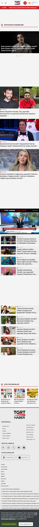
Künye (4, 428)
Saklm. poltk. (5, 438)
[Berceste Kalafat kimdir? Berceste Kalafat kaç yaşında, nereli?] (8, 320)
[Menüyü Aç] (5, 3)
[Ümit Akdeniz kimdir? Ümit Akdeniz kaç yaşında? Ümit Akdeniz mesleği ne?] (8, 341)
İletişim (4, 431)
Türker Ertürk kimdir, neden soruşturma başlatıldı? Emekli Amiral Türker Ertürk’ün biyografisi (27, 312)
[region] (19, 518)
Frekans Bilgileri (6, 433)
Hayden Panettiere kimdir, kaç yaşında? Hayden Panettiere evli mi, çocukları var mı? (26, 273)
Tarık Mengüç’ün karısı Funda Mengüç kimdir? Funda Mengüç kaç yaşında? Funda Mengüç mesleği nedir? (26, 354)
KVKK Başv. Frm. (30, 439)
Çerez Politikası (6, 435)
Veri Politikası (29, 434)
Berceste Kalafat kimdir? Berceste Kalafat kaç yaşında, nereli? (27, 321)
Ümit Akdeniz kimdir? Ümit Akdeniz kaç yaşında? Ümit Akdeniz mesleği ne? (26, 343)
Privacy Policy (30, 430)
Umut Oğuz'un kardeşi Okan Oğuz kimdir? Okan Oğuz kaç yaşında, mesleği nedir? (27, 263)
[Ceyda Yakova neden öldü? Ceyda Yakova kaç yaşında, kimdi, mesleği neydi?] (8, 250)
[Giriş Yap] (25, 3)
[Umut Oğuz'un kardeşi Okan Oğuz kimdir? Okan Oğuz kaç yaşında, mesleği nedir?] (8, 261)
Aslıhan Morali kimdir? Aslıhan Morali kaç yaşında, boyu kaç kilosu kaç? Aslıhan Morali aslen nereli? (27, 333)
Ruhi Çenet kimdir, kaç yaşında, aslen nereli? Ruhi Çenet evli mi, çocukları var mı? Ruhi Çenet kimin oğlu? (19, 48)
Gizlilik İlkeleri (30, 427)
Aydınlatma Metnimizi (8, 519)
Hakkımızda (5, 426)
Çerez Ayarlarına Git (26, 524)
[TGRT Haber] (17, 3)
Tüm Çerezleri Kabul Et (9, 524)
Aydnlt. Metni (29, 437)
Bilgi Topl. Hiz (29, 432)
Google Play (9, 457)
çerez (35, 513)
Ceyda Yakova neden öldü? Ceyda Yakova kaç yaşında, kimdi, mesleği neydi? (26, 252)
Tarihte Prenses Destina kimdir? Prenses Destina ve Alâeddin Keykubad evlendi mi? (27, 242)
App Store (24, 457)
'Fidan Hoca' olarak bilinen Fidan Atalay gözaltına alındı (23, 7)
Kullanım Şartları (30, 425)
